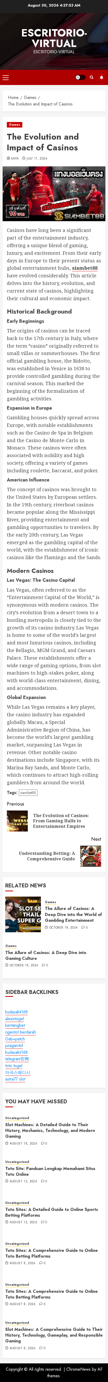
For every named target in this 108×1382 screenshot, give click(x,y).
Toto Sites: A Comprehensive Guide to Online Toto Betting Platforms (51, 1253)
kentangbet (15, 1025)
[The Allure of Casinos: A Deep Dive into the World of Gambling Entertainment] (23, 914)
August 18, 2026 (23, 1144)
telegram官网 (17, 1059)
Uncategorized (17, 1118)
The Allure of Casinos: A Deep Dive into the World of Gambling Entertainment (73, 914)
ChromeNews (78, 1369)
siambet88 (28, 792)
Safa (15, 159)
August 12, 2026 (23, 1181)
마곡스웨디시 (17, 1072)
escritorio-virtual (54, 38)
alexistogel (14, 1019)
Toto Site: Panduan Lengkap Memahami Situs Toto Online (50, 1171)
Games (14, 124)
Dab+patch (15, 1039)
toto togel (13, 1066)
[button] (6, 77)
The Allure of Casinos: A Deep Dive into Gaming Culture (45, 955)
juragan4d (14, 1045)
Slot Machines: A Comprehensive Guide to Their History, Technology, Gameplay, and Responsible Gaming (54, 1335)
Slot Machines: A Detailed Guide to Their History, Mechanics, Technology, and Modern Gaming (50, 1131)
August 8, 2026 (23, 1263)
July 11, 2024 (37, 159)
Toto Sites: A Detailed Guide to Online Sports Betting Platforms (51, 1212)
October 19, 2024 (63, 928)
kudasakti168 (16, 1012)
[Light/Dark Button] (80, 77)
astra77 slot (15, 1079)
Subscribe (101, 77)
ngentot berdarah (20, 1032)
